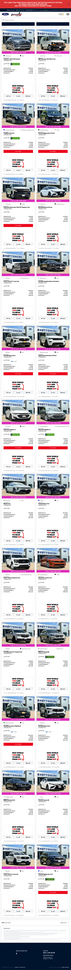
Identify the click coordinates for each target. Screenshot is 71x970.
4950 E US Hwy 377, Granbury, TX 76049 (61, 10)
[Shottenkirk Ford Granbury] (16, 14)
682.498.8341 (20, 10)
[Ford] (5, 14)
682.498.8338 (11, 10)
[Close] (68, 4)
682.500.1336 (32, 10)
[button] (34, 41)
